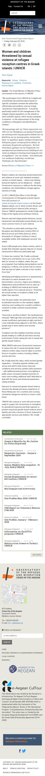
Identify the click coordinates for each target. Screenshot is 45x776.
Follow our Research (12, 630)
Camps (15, 80)
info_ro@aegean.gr (15, 623)
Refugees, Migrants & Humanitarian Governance (22, 653)
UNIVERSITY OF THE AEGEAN (22, 2)
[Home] (18, 26)
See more (37, 555)
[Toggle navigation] (40, 26)
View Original (7, 75)
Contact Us (18, 6)
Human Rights (7, 85)
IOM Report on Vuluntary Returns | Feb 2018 (22, 509)
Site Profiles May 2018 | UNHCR (20, 498)
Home (4, 649)
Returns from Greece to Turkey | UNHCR (21, 544)
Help (10, 6)
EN (29, 6)
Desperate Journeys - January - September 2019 (21, 454)
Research (6, 660)
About (5, 768)
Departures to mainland (11, 83)
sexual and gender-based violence (16, 203)
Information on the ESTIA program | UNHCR (18, 532)
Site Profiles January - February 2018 (21, 521)
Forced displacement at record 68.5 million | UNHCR (20, 478)
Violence (22, 80)
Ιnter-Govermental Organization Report (18, 38)
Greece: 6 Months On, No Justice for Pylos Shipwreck (21, 442)
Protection (26, 83)
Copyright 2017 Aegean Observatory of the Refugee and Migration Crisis (20, 763)
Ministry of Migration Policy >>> (21, 165)
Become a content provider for (21, 740)
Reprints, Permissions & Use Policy (16, 772)
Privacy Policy (33, 768)
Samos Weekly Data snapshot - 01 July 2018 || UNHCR (22, 466)
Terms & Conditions (17, 768)
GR (34, 6)
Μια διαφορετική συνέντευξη (19, 489)
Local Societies (8, 656)
